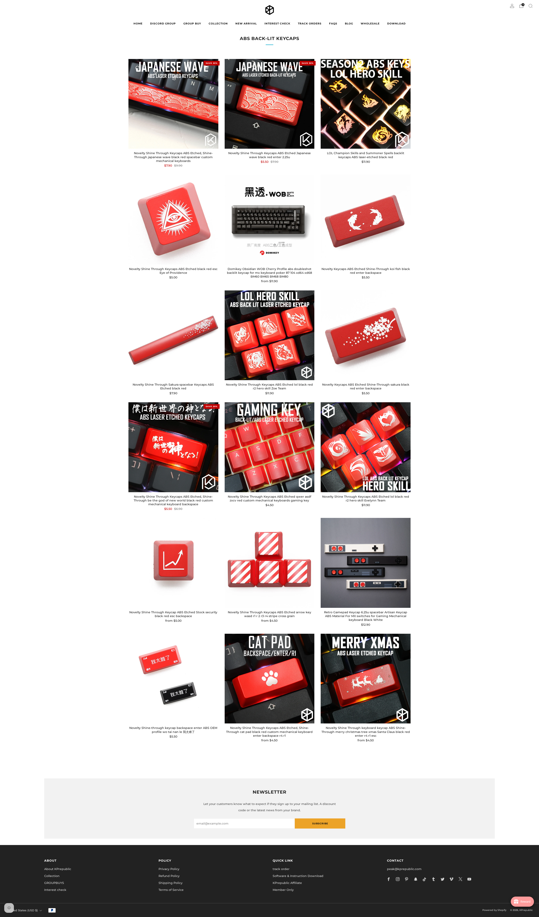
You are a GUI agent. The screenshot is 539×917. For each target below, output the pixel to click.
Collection (52, 876)
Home (138, 23)
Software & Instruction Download (298, 876)
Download (396, 23)
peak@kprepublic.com (404, 869)
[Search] (530, 6)
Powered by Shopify (494, 910)
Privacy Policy (169, 869)
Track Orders (310, 23)
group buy (192, 23)
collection (218, 23)
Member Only (283, 890)
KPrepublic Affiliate (287, 883)
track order (281, 869)
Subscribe (320, 823)
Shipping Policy (171, 883)
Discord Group (163, 23)
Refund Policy (169, 876)
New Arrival (246, 23)
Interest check (277, 23)
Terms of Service (171, 890)
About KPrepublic (57, 869)
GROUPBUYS (54, 883)
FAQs (333, 23)
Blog (349, 23)
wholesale (370, 23)
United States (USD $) (23, 910)
